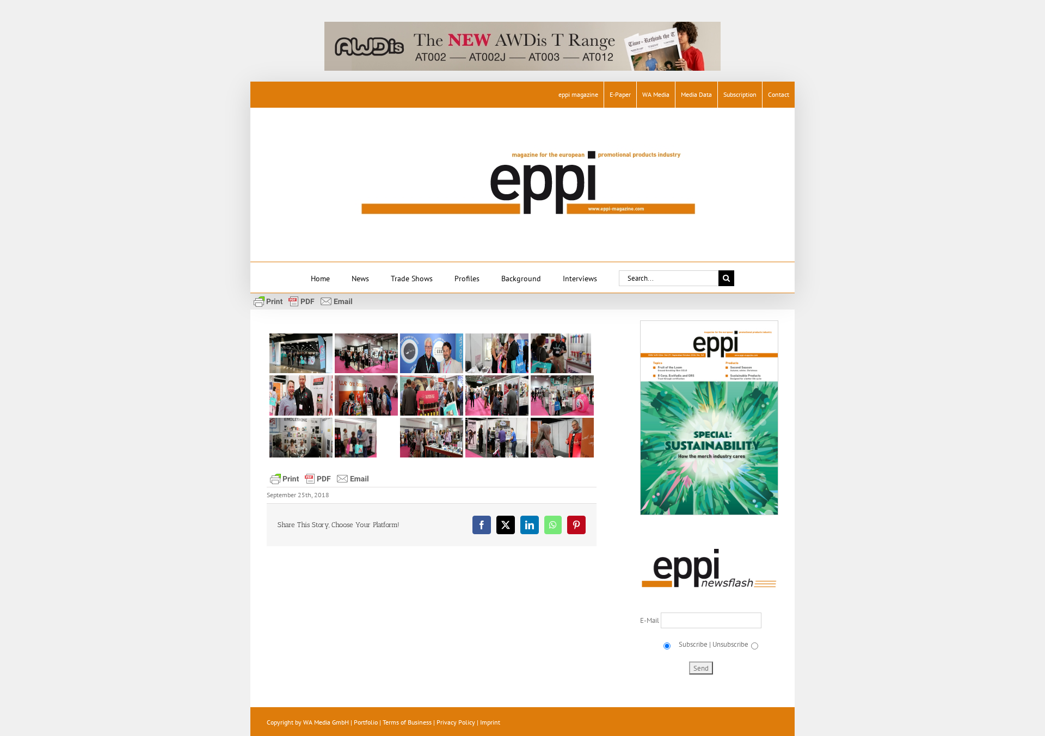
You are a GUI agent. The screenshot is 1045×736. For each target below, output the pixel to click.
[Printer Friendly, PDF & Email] (303, 301)
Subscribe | (693, 644)
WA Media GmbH (326, 722)
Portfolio (366, 722)
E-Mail (650, 620)
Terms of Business (407, 722)
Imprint (490, 722)
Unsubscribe (730, 644)
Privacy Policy (456, 722)
